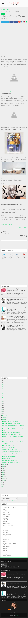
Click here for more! (6, 92)
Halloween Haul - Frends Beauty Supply (12, 434)
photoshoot (5, 552)
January (4, 480)
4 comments (23, 11)
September (5, 464)
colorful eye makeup (8, 525)
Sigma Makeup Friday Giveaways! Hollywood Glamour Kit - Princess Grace (16, 290)
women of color (7, 555)
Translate (12, 500)
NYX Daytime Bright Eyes (9, 445)
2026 (2, 381)
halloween (24, 227)
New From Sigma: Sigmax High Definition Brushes (13, 453)
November (5, 417)
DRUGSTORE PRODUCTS (9, 507)
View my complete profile (14, 611)
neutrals (5, 548)
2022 (2, 389)
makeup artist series (8, 545)
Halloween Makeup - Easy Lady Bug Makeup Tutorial (14, 426)
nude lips (5, 550)
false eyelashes (7, 534)
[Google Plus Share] (19, 22)
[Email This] (24, 22)
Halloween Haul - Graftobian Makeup (12, 440)
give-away (5, 537)
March (4, 476)
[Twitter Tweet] (5, 22)
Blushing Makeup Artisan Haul (10, 460)
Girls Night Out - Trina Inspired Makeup (12, 462)
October (4, 419)
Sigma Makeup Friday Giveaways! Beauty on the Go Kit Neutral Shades (16, 317)
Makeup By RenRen (8, 614)
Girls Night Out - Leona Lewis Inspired (12, 432)
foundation (5, 536)
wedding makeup (7, 554)
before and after (7, 518)
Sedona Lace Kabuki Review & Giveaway (13, 451)
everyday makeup (7, 529)
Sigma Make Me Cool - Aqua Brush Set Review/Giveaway (17, 308)
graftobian (19, 227)
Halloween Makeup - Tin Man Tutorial (12, 423)
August (4, 466)
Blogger (16, 615)
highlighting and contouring (9, 543)
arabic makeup (6, 514)
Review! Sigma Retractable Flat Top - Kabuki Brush (13, 437)
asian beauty (6, 516)
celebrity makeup (7, 523)
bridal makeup (6, 520)
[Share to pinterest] (20, 22)
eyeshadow (5, 532)
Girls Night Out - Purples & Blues (11, 421)
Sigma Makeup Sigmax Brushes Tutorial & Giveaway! (15, 325)
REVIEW (5, 511)
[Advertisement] (14, 273)
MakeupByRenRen (15, 610)
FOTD (4, 509)
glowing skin (6, 539)
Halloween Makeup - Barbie (9, 456)
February (4, 478)
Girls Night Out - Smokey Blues (10, 449)
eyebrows (5, 530)
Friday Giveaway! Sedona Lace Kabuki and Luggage (13, 442)
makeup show (6, 546)
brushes (5, 521)
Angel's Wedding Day (8, 458)
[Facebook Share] (13, 22)
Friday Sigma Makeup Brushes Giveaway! (15, 299)
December (5, 415)
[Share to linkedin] (21, 22)
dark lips (5, 527)
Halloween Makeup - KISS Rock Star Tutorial (13, 428)
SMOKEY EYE (6, 512)
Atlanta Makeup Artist (6, 224)
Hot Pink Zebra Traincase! (9, 430)
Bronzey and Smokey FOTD (9, 447)
